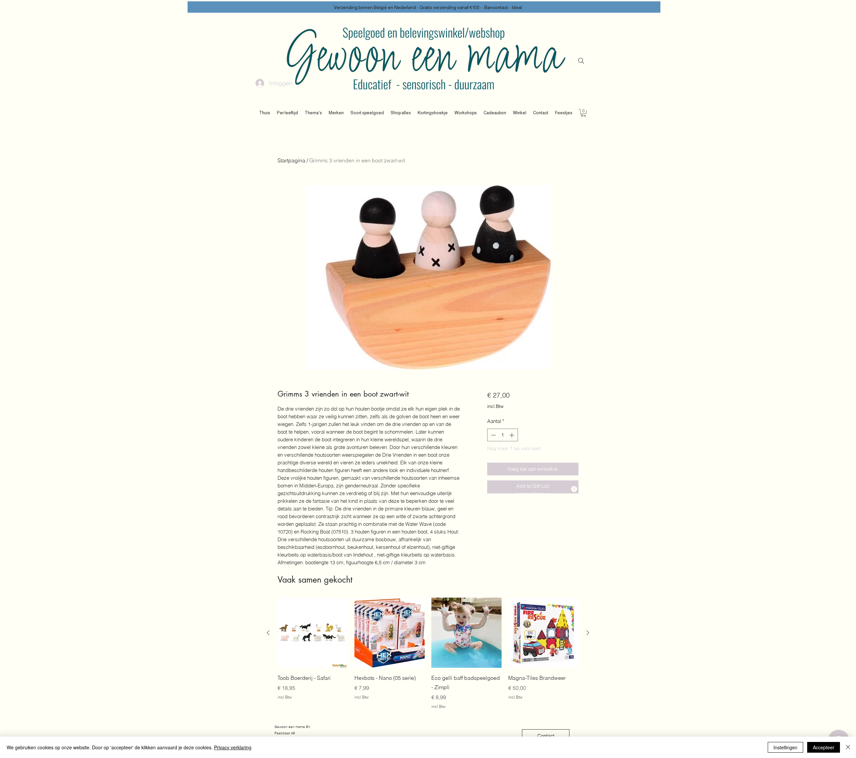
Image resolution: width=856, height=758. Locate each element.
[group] (428, 654)
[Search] (581, 61)
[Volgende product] (588, 633)
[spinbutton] (502, 435)
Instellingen (785, 747)
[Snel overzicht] (313, 633)
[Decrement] (492, 435)
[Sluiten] (848, 747)
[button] (287, 113)
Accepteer (823, 747)
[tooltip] (574, 489)
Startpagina (291, 160)
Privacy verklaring (232, 747)
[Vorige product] (268, 633)
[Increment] (512, 435)
